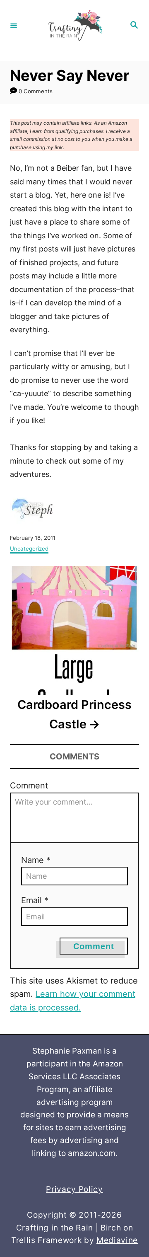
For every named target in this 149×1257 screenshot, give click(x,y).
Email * (34, 900)
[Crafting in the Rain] (73, 25)
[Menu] (13, 25)
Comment (29, 785)
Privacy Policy (74, 1189)
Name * (35, 860)
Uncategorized (29, 548)
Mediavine (117, 1240)
